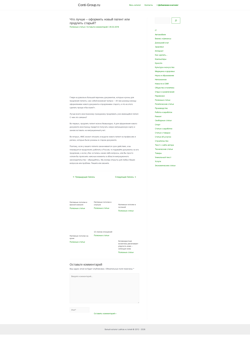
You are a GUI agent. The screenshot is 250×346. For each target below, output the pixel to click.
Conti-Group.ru (89, 5)
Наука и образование (164, 75)
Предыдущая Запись (84, 177)
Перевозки (160, 96)
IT (156, 30)
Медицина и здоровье (165, 71)
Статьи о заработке (163, 128)
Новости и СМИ (162, 84)
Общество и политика (164, 88)
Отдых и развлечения (164, 92)
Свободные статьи (163, 120)
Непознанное (161, 79)
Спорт (157, 124)
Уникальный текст (163, 157)
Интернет (159, 51)
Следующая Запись (125, 177)
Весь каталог (135, 5)
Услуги (158, 161)
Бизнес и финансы (163, 38)
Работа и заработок (163, 112)
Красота (158, 63)
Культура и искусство (164, 67)
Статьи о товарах (162, 133)
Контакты (149, 5)
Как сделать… (161, 55)
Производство (161, 108)
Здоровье (159, 47)
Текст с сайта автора (164, 145)
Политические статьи (164, 104)
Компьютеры (160, 59)
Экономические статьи (165, 165)
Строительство (161, 141)
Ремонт (158, 116)
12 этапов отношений (103, 232)
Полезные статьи (77, 27)
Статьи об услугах (163, 137)
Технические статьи (164, 149)
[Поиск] (176, 21)
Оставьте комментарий (97, 27)
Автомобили (160, 34)
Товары (158, 153)
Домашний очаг (162, 43)
